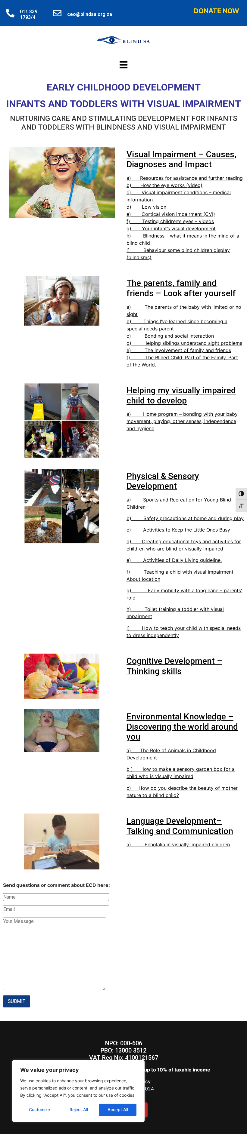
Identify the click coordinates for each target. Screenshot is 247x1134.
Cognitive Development (171, 661)
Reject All (79, 1109)
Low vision (154, 207)
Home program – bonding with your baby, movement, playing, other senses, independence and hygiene (183, 421)
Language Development (171, 821)
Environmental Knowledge (176, 717)
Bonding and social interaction (179, 336)
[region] (78, 1091)
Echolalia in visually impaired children (187, 844)
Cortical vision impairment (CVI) (178, 214)
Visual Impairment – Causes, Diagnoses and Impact (181, 159)
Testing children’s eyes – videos (178, 221)
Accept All (118, 1109)
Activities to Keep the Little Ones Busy (186, 530)
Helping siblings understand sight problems (192, 343)
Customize (39, 1109)
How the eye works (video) (171, 185)
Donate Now (216, 11)
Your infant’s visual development (179, 228)
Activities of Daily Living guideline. (182, 560)
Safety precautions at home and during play (193, 518)
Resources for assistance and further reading (191, 178)
